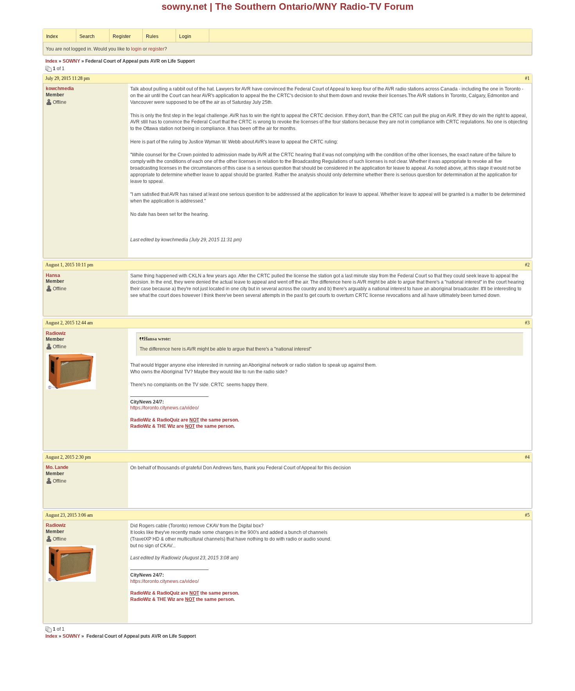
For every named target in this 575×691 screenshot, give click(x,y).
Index (52, 36)
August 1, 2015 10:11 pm (69, 265)
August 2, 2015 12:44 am (69, 323)
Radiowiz (56, 333)
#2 (527, 265)
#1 (527, 78)
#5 (527, 515)
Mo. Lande (57, 467)
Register (122, 36)
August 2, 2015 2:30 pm (68, 457)
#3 (527, 323)
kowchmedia (60, 88)
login (136, 49)
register (156, 49)
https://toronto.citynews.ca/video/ (164, 408)
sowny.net (184, 6)
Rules (152, 36)
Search (87, 36)
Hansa (53, 275)
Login (185, 36)
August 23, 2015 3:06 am (69, 515)
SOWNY (71, 61)
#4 (527, 457)
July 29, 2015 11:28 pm (67, 78)
